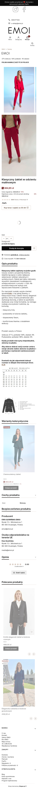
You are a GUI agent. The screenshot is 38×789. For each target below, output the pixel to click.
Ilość (3, 235)
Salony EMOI (6, 737)
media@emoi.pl (8, 550)
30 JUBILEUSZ (7, 744)
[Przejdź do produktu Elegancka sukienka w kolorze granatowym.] (19, 683)
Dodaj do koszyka (16, 248)
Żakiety (9, 49)
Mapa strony (6, 741)
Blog (3, 774)
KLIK (3, 365)
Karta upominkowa (8, 776)
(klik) (10, 293)
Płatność (5, 759)
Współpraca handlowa (9, 746)
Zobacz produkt (11, 488)
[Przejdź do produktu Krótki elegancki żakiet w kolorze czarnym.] (19, 611)
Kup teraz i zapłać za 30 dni (15, 208)
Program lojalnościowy (9, 781)
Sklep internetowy (16, 786)
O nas (4, 733)
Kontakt (4, 735)
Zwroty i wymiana (8, 757)
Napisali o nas (6, 778)
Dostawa (5, 755)
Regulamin (5, 763)
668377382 (15, 20)
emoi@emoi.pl (7, 529)
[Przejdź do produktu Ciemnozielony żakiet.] (19, 448)
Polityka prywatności (9, 765)
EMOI (3, 49)
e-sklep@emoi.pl (17, 23)
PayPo (4, 761)
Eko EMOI (5, 739)
